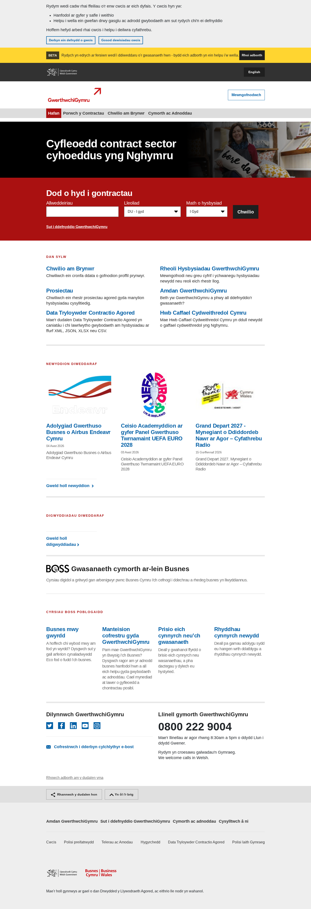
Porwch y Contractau (83, 113)
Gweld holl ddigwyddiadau (61, 541)
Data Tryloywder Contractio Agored (196, 842)
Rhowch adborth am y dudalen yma (74, 778)
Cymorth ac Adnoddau (170, 113)
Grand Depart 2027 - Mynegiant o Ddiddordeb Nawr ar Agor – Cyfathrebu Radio (229, 435)
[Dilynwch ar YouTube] (85, 725)
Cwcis (51, 842)
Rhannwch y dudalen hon (76, 794)
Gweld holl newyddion (68, 485)
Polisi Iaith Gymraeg (248, 842)
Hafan (53, 113)
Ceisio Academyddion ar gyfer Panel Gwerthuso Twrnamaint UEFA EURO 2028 (152, 435)
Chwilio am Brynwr (126, 113)
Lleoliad (131, 202)
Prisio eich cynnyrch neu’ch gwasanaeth (179, 635)
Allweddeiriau (59, 202)
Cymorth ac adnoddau (194, 821)
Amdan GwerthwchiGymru (72, 821)
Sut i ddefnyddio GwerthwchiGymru (76, 227)
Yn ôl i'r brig (123, 794)
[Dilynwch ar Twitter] (49, 725)
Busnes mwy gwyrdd (62, 632)
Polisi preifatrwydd (79, 842)
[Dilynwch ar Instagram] (97, 725)
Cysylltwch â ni (233, 821)
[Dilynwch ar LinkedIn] (73, 725)
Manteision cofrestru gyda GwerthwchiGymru (126, 635)
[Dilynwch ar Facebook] (61, 725)
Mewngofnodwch (246, 95)
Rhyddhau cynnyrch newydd (236, 632)
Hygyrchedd (150, 842)
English (254, 72)
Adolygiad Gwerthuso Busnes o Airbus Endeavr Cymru (78, 432)
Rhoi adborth (252, 55)
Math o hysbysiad (204, 202)
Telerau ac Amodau (117, 842)
